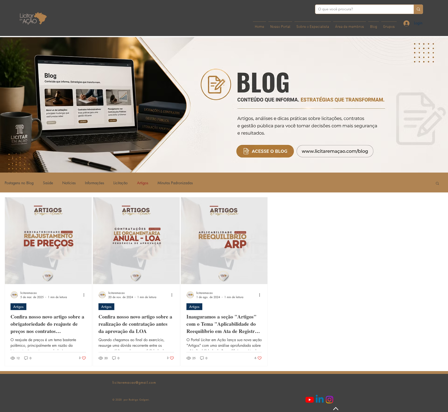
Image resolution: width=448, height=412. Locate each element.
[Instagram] (329, 400)
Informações (94, 183)
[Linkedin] (320, 400)
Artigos (142, 183)
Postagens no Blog (19, 183)
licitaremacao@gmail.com (134, 382)
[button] (437, 183)
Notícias (69, 183)
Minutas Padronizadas (175, 183)
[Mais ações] (85, 295)
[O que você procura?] (418, 9)
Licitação (120, 183)
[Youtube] (310, 400)
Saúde (48, 183)
